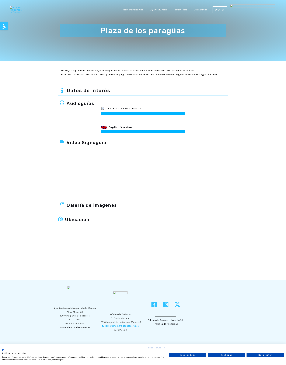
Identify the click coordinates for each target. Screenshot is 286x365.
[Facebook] (154, 304)
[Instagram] (166, 304)
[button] (144, 10)
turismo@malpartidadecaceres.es (120, 325)
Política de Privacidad (166, 323)
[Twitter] (177, 304)
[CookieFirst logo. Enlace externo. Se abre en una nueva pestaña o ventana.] (3, 350)
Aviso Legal (177, 320)
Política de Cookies (157, 320)
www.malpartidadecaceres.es (75, 327)
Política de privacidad (156, 348)
